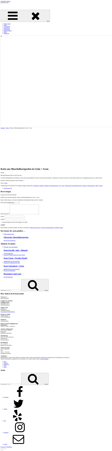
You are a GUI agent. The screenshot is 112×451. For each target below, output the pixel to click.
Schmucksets (7, 29)
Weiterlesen (10, 253)
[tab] (57, 188)
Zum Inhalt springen (5, 1)
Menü (48, 21)
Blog (5, 361)
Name (2, 216)
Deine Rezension (5, 213)
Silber (96, 185)
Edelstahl (41, 185)
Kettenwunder (4, 5)
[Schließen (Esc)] (1, 448)
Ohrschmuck (7, 28)
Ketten (5, 25)
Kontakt (6, 363)
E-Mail (3, 219)
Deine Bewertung (5, 202)
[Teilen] (2, 448)
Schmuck (84, 185)
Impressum (6, 364)
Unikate (101, 185)
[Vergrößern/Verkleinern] (5, 448)
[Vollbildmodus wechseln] (4, 448)
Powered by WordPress (6, 447)
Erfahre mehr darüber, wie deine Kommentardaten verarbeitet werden (46, 227)
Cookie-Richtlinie (44, 359)
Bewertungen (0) (8, 188)
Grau (60, 185)
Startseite (3, 128)
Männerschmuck (8, 30)
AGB (5, 365)
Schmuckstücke (91, 185)
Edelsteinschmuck (53, 185)
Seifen (5, 32)
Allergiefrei (36, 185)
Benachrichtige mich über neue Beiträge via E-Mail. (14, 222)
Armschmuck (7, 26)
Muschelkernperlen (77, 185)
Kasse (5, 367)
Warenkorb (6, 33)
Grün (63, 185)
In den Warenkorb (11, 240)
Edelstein (46, 185)
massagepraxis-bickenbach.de (8, 311)
